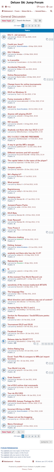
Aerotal (19, 379)
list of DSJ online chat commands (23, 385)
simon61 (20, 116)
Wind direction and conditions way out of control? (30, 300)
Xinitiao (19, 69)
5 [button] (35, 25)
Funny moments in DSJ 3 (19, 99)
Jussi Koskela (22, 46)
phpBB (19, 466)
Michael (19, 176)
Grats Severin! (14, 377)
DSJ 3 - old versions (17, 35)
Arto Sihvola (21, 302)
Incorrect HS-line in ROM (19, 409)
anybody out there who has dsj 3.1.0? (24, 253)
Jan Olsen (20, 333)
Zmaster (20, 263)
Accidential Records (16, 67)
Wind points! (13, 182)
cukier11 (20, 271)
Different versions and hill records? (23, 153)
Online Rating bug (16, 349)
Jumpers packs (14, 167)
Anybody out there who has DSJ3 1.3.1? (25, 130)
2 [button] (25, 25)
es (17, 419)
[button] (38, 25)
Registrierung (14, 189)
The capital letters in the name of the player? (27, 160)
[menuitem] (8, 7)
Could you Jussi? (15, 44)
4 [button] (32, 25)
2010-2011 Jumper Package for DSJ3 (24, 401)
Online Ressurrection (17, 75)
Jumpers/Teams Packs (18, 205)
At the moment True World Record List (25, 277)
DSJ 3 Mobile (13, 52)
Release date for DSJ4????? (20, 339)
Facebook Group (15, 331)
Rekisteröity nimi (15, 261)
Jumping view (14, 197)
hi (8, 269)
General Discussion (13, 16)
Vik (18, 361)
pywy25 (19, 370)
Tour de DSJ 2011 (15, 393)
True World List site (16, 368)
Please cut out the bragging (20, 417)
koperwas (20, 162)
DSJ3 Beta (12, 213)
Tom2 (19, 94)
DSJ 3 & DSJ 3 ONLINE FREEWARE (23, 137)
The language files (16, 292)
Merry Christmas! (15, 424)
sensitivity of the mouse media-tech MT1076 (27, 285)
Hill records (13, 122)
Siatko (19, 86)
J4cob (19, 37)
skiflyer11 (20, 255)
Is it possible (13, 60)
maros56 (20, 169)
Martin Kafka (21, 77)
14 (52, 344)
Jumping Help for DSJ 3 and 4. (21, 308)
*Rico (18, 230)
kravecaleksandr (23, 101)
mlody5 (19, 191)
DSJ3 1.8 (11, 107)
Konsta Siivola (21, 403)
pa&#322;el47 (21, 147)
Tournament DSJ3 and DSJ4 (20, 324)
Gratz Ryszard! (14, 220)
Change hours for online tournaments (24, 84)
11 (42, 344)
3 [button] (29, 25)
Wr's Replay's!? (14, 174)
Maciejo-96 (20, 199)
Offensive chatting (16, 237)
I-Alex (19, 294)
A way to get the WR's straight (21, 145)
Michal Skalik (21, 395)
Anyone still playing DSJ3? (20, 114)
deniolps (19, 54)
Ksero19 (20, 287)
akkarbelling (21, 309)
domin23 (20, 326)
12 (46, 344)
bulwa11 (20, 239)
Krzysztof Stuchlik (23, 154)
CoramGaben (21, 62)
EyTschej (20, 351)
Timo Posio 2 (14, 228)
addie (18, 207)
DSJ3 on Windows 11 (17, 92)
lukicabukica (21, 341)
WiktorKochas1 (22, 132)
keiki (18, 320)
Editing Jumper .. (15, 245)
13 (49, 344)
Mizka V (19, 184)
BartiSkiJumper (22, 139)
